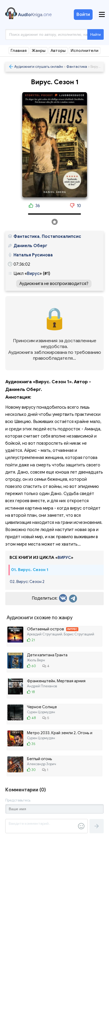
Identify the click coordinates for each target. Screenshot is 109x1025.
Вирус (33, 273)
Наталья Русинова (33, 255)
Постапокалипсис (61, 236)
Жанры (39, 50)
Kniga (35, 14)
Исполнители (84, 50)
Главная (19, 50)
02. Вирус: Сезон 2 (27, 581)
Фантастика (76, 66)
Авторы (58, 50)
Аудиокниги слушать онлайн (38, 66)
